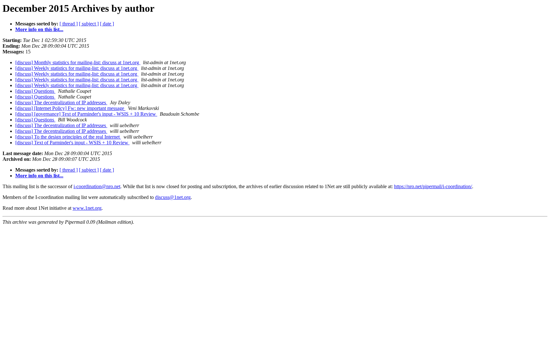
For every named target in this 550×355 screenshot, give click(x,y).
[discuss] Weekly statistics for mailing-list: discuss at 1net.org (76, 68)
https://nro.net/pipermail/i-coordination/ (433, 186)
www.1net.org (87, 208)
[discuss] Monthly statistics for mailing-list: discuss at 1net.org (77, 62)
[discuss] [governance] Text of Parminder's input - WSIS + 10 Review (86, 114)
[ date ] (107, 23)
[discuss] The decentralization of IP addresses (61, 102)
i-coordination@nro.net (97, 186)
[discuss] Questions (35, 91)
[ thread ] (69, 23)
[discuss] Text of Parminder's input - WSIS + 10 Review (72, 142)
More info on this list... (39, 29)
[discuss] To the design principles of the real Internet (68, 137)
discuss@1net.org (173, 197)
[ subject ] (89, 23)
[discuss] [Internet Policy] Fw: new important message (70, 108)
